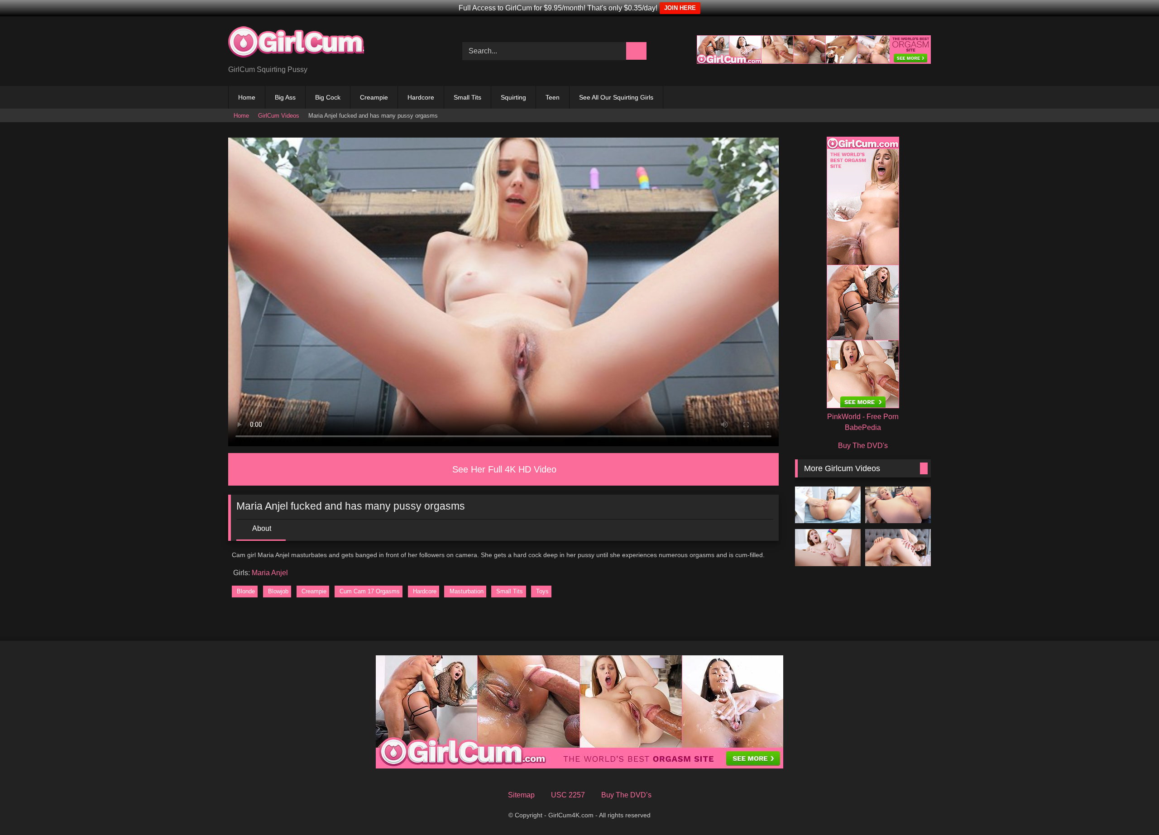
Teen (553, 97)
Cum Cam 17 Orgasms (370, 591)
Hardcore (420, 97)
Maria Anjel (270, 573)
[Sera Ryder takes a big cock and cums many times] (898, 547)
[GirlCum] (296, 44)
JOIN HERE (680, 8)
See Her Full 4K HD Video (504, 469)
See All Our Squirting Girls (616, 97)
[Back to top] (1134, 813)
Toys (542, 591)
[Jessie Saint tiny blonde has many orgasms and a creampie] (898, 505)
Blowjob (278, 591)
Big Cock (327, 97)
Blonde (246, 591)
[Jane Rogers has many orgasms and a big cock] (828, 547)
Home (246, 97)
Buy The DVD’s (626, 795)
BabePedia (863, 427)
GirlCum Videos (278, 115)
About (261, 528)
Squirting (513, 97)
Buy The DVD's (863, 445)
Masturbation (467, 591)
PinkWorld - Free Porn (863, 416)
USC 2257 (568, 795)
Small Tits (467, 97)
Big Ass (285, 97)
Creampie (374, 97)
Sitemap (521, 795)
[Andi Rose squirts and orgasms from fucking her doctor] (828, 505)
